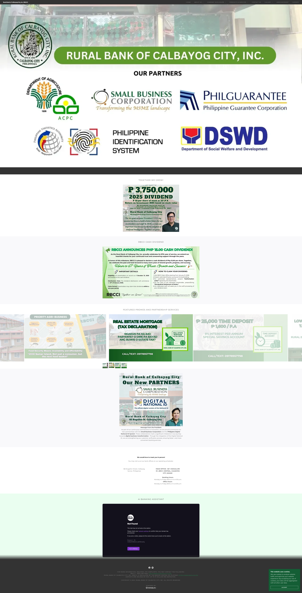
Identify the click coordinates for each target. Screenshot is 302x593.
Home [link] (188, 2)
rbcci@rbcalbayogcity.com (160, 573)
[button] (198, 2)
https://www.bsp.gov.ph (188, 575)
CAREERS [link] (295, 2)
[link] (46, 2)
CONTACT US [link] (256, 2)
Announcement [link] (283, 2)
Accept (284, 587)
